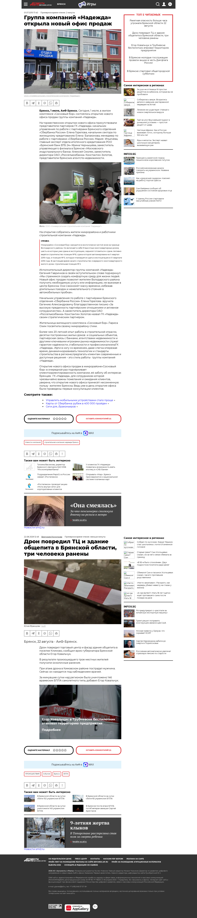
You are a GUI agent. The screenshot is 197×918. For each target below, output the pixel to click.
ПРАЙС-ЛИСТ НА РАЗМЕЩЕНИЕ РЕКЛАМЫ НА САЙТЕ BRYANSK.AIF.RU (78, 862)
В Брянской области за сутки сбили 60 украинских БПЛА (100, 797)
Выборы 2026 (54, 865)
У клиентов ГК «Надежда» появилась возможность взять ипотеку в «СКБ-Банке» (100, 467)
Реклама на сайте (135, 859)
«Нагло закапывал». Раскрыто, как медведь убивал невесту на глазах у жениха (154, 585)
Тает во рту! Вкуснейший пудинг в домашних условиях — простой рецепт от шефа (153, 122)
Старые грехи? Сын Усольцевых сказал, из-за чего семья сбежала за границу (154, 554)
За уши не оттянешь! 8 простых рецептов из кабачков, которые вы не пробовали (155, 91)
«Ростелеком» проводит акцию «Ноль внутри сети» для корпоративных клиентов (52, 486)
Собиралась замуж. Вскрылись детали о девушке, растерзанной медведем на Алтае (153, 102)
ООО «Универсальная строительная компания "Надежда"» (52, 96)
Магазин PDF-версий (113, 859)
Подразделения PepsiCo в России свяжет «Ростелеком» (53, 475)
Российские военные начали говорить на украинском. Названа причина (152, 170)
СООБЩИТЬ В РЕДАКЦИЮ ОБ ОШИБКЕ (81, 865)
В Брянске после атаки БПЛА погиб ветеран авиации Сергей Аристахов (101, 808)
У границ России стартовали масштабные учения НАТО (150, 200)
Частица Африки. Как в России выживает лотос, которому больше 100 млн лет (154, 132)
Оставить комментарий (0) (98, 419)
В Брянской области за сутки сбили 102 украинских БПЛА (51, 797)
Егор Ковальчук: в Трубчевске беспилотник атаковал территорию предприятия (148, 48)
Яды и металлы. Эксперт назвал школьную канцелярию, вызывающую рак (152, 142)
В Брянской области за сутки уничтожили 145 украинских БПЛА (51, 808)
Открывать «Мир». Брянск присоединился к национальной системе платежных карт (102, 477)
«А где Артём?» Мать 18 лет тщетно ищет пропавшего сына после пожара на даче (153, 595)
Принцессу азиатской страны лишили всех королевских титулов (153, 159)
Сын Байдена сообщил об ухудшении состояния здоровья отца (154, 189)
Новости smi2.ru (34, 527)
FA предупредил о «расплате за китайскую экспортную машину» (152, 611)
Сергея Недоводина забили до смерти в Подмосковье (151, 642)
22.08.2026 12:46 (31, 537)
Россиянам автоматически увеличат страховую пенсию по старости (153, 652)
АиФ (43, 626)
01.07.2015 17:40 (31, 12)
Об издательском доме (59, 859)
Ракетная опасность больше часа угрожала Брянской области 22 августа (148, 23)
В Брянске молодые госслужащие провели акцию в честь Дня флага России (148, 60)
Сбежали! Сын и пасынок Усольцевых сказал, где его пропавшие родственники (155, 575)
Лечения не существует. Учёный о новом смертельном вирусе (153, 111)
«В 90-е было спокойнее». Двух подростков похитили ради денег (153, 563)
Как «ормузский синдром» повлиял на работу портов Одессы (153, 179)
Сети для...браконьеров (61, 406)
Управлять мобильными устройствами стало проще (79, 400)
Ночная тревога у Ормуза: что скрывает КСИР (150, 632)
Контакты (95, 859)
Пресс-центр (81, 859)
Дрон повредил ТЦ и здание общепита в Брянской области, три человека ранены (148, 35)
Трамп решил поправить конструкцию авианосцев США (151, 622)
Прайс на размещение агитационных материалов (136, 862)
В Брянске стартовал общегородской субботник (148, 72)
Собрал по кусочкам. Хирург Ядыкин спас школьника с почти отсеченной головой (155, 544)
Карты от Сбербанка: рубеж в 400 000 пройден (76, 403)
